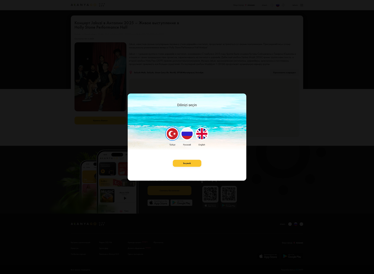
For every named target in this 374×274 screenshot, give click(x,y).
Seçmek (187, 163)
